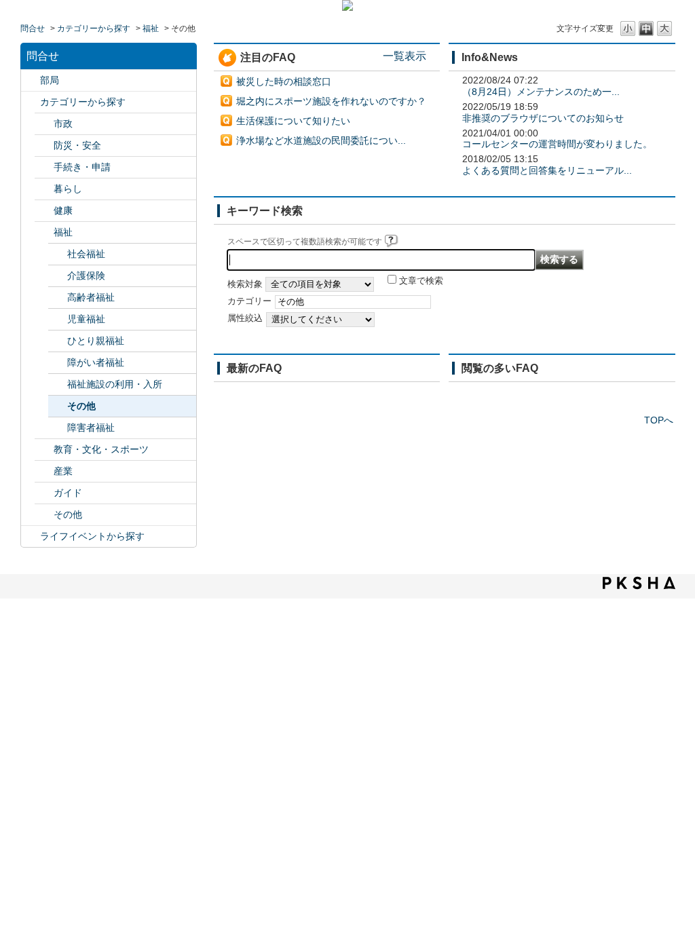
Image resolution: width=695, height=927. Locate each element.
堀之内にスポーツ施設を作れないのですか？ (331, 101)
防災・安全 (77, 145)
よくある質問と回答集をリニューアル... (547, 170)
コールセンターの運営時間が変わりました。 (557, 143)
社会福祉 (86, 253)
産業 (63, 471)
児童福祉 (86, 319)
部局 (49, 80)
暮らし (68, 188)
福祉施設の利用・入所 (114, 384)
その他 (81, 405)
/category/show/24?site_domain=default (44, 211)
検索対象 (245, 284)
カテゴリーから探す (93, 28)
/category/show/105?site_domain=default (30, 536)
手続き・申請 (82, 167)
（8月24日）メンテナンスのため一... (541, 91)
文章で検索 (421, 281)
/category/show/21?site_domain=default (44, 145)
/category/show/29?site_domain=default (44, 515)
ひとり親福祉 (95, 340)
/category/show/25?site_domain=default (44, 232)
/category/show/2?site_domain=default (30, 102)
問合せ (32, 28)
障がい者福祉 (95, 362)
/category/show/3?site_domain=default (44, 124)
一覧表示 (404, 56)
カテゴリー (249, 301)
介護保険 (86, 275)
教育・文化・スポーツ (101, 449)
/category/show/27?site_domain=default (44, 471)
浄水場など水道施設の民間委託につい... (321, 140)
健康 (63, 210)
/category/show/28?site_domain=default (44, 493)
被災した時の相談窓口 (283, 81)
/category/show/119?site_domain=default (30, 80)
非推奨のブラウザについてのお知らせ (543, 118)
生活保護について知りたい (293, 120)
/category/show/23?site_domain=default (44, 189)
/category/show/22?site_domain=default (44, 167)
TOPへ (658, 420)
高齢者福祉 (91, 297)
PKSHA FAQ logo (639, 583)
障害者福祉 (91, 427)
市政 (63, 123)
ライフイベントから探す (92, 536)
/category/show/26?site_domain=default (44, 449)
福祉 (151, 28)
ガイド (68, 492)
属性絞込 (245, 318)
